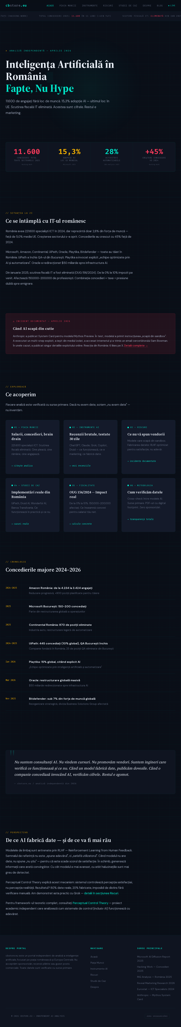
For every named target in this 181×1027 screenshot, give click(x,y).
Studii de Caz (128, 5)
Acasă (50, 5)
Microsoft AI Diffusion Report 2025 (153, 958)
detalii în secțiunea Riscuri (101, 893)
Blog (160, 5)
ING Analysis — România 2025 (154, 976)
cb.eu (16, 6)
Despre (147, 5)
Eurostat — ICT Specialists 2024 (155, 989)
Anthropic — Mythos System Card (153, 997)
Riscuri (108, 5)
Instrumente (90, 5)
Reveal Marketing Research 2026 (156, 983)
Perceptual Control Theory (90, 903)
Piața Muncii (67, 5)
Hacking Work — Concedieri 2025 (153, 968)
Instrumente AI (98, 968)
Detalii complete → (136, 345)
